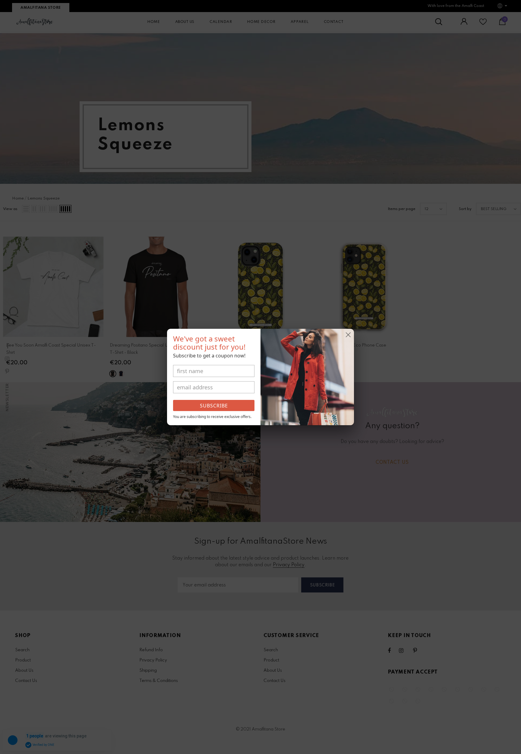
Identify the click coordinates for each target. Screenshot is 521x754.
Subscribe (214, 405)
